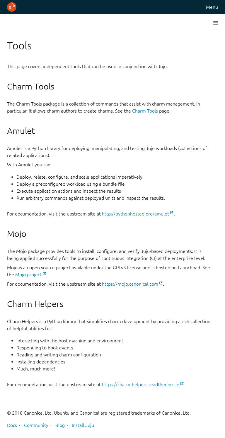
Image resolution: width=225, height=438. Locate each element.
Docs (12, 425)
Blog (60, 425)
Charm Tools (145, 110)
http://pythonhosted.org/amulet (135, 213)
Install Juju (83, 425)
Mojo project (28, 274)
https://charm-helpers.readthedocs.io (140, 384)
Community (36, 425)
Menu (212, 7)
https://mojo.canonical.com (130, 284)
